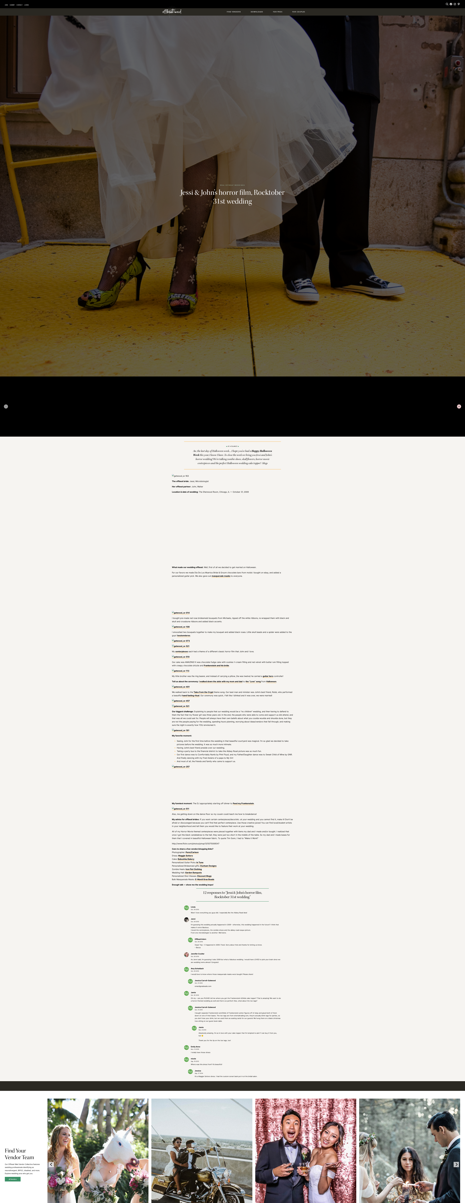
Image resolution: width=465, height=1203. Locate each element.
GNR (290, 754)
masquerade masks (221, 576)
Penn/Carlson (192, 852)
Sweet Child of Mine (275, 754)
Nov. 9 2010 (202, 1030)
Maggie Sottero (185, 855)
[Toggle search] (447, 4)
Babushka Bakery (186, 859)
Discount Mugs (204, 876)
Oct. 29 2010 (195, 909)
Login (26, 5)
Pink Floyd (224, 754)
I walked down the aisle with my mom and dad (220, 681)
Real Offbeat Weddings (232, 185)
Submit (12, 5)
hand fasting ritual (190, 695)
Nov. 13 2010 (195, 1049)
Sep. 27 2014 (199, 1073)
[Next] (456, 1164)
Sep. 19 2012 (195, 1061)
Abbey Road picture (236, 751)
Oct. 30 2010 (195, 995)
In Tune (199, 862)
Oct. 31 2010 (199, 983)
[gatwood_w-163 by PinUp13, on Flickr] (180, 476)
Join (6, 5)
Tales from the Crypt (203, 692)
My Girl (230, 758)
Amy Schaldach (197, 968)
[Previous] (51, 1164)
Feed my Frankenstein (243, 803)
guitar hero (268, 676)
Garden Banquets (193, 872)
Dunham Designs (208, 866)
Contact (19, 5)
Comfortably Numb (207, 754)
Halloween (271, 681)
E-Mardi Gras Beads (204, 879)
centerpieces (181, 651)
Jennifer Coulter (197, 953)
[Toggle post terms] (459, 406)
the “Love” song (253, 681)
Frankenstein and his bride (216, 665)
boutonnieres (183, 635)
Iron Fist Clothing (194, 869)
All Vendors (13, 1179)
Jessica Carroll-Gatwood (205, 980)
